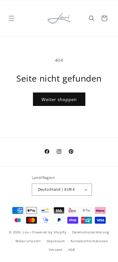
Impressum (56, 241)
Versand (55, 249)
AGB (71, 249)
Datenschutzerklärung (90, 232)
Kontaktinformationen (89, 241)
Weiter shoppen (59, 99)
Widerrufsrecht (28, 241)
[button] (11, 18)
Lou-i (27, 232)
